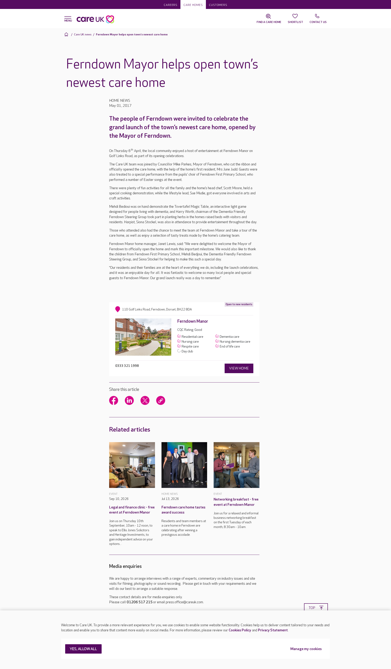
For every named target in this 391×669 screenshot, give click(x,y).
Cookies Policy (240, 630)
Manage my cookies (306, 649)
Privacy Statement (273, 630)
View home (239, 368)
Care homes (193, 5)
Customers (218, 5)
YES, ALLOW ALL (83, 649)
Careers (170, 5)
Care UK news (82, 34)
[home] (66, 34)
